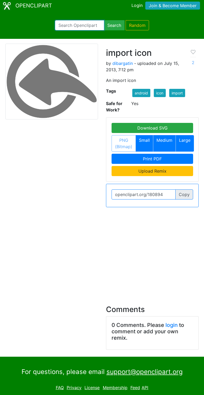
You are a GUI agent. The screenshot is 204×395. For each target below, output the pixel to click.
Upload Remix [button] (152, 171)
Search (114, 25)
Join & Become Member (173, 5)
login (171, 325)
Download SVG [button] (152, 128)
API (145, 387)
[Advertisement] (102, 253)
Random (137, 25)
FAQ (60, 387)
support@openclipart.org (145, 372)
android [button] (141, 93)
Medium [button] (164, 140)
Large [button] (184, 140)
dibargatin (122, 63)
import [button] (177, 93)
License (92, 387)
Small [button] (144, 140)
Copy (184, 194)
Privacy (74, 387)
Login (137, 5)
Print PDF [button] (152, 158)
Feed (135, 387)
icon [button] (159, 93)
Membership (115, 387)
